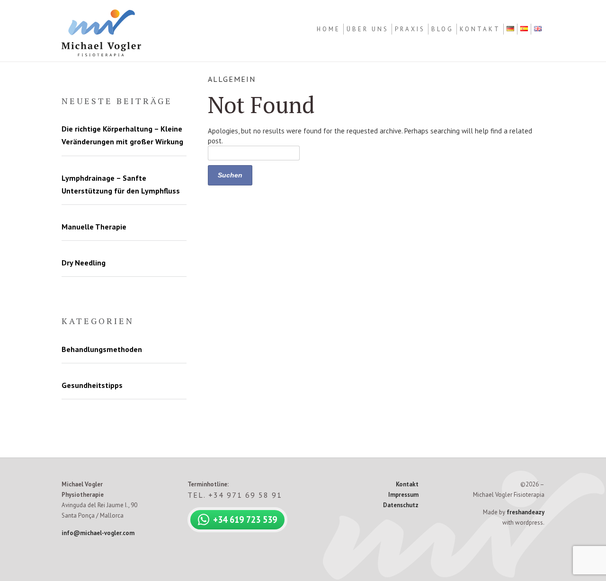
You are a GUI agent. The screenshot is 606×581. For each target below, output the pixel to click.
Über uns (368, 29)
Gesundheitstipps (92, 385)
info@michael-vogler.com (98, 533)
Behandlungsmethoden (102, 349)
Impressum (403, 495)
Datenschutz (401, 505)
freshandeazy (525, 512)
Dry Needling (84, 262)
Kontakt (480, 29)
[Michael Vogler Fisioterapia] (101, 54)
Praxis (410, 29)
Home (328, 29)
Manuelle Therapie (94, 226)
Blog (442, 29)
